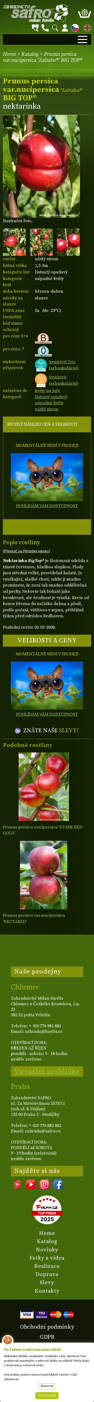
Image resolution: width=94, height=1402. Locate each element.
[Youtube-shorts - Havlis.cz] (17, 1187)
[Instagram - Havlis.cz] (44, 1187)
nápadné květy (49, 403)
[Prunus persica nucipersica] (44, 786)
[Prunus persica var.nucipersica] (44, 875)
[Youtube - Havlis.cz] (31, 1187)
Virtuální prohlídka (47, 1071)
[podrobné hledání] (35, 28)
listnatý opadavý (51, 397)
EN (86, 27)
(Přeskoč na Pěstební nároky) (26, 551)
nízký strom (46, 409)
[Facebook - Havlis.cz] (58, 1187)
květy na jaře (47, 390)
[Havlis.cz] (35, 13)
